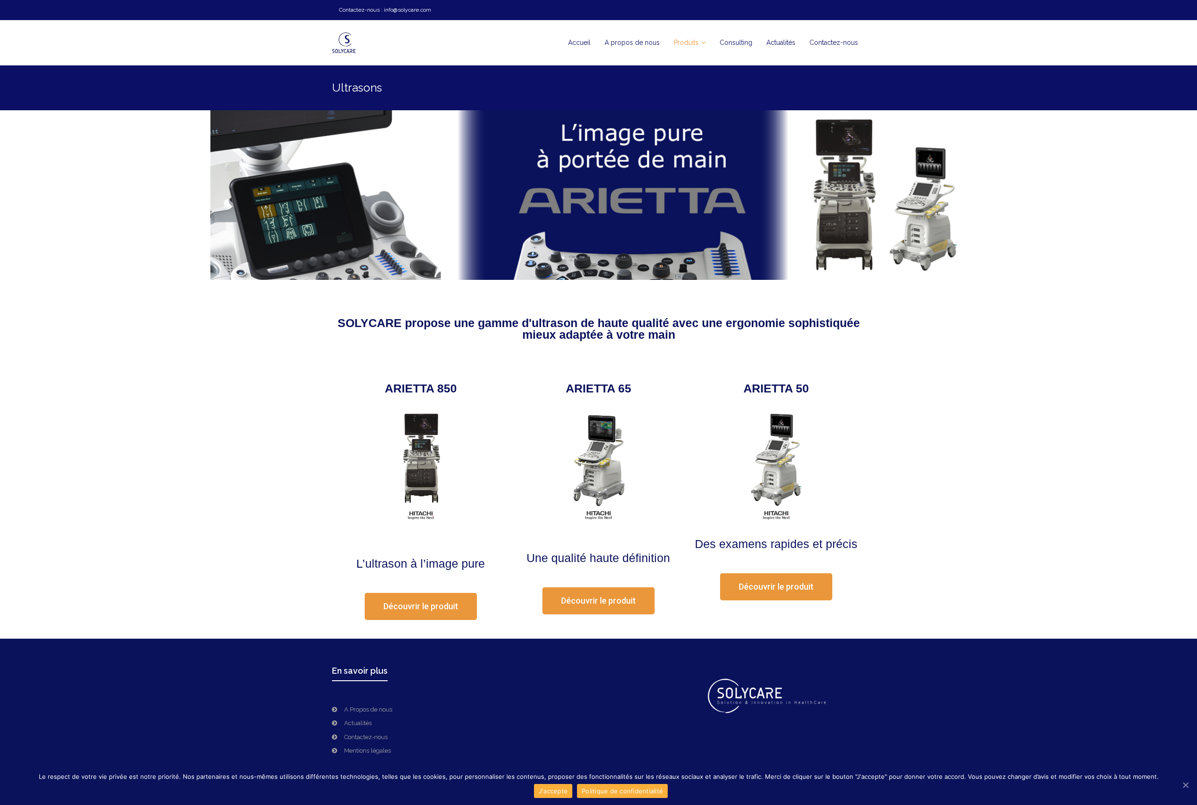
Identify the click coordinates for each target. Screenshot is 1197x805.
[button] (421, 606)
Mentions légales (367, 750)
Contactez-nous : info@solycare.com (385, 10)
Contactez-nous (366, 737)
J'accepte (553, 791)
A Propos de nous (368, 709)
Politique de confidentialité (622, 791)
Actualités (358, 723)
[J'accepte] (1185, 785)
